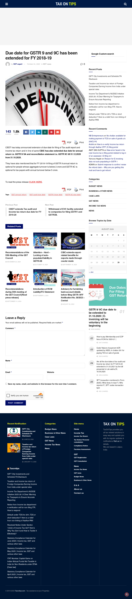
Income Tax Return (81, 436)
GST (76, 454)
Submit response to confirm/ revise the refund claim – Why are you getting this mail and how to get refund (107, 167)
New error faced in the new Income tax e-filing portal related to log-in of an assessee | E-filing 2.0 (107, 153)
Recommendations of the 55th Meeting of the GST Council (17, 255)
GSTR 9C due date (73, 194)
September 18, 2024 (69, 264)
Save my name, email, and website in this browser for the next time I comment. (42, 384)
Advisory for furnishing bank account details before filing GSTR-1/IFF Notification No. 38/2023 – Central (73, 294)
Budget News (95, 186)
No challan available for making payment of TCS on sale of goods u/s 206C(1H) (107, 138)
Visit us (116, 441)
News (91, 210)
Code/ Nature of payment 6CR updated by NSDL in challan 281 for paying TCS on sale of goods (110, 350)
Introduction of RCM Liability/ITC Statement (43, 290)
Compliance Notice (81, 445)
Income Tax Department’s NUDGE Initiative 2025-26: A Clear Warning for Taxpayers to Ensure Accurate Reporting (106, 96)
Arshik (91, 144)
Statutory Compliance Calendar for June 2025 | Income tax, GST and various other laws (21, 541)
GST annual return (19, 194)
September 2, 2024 (41, 295)
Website (50, 372)
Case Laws (94, 196)
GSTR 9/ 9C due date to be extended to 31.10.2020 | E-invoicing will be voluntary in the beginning (102, 317)
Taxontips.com (20, 591)
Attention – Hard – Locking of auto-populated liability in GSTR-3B (42, 256)
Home (76, 429)
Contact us (79, 493)
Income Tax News (97, 205)
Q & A (76, 485)
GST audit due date (37, 194)
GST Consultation (80, 461)
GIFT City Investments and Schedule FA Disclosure (28, 432)
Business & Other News (100, 191)
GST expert (17, 64)
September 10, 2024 (14, 301)
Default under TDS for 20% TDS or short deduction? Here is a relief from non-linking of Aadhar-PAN (107, 117)
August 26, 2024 (68, 304)
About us (78, 489)
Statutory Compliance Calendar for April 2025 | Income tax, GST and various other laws (21, 574)
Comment (10, 328)
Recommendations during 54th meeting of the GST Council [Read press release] (16, 293)
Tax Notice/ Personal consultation (81, 441)
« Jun (91, 272)
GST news (47, 64)
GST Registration (80, 457)
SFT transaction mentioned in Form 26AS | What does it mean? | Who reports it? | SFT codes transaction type (110, 384)
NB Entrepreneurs (96, 135)
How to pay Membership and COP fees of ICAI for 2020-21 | (110, 337)
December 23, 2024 (14, 262)
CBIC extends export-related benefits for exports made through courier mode (71, 256)
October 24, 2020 (33, 64)
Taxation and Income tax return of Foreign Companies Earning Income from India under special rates (107, 86)
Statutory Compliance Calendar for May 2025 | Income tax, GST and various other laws (21, 551)
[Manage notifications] (127, 594)
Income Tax (79, 433)
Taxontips (14, 468)
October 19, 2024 (41, 264)
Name (8, 360)
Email (8, 372)
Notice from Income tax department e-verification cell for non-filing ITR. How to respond (105, 106)
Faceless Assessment (82, 449)
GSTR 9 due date (55, 194)
